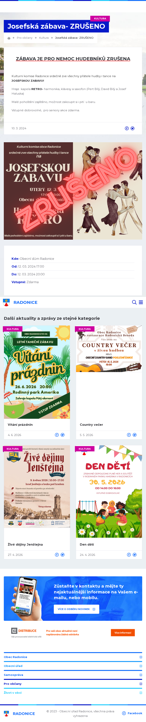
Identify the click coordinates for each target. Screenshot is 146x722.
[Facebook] (127, 128)
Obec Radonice (15, 657)
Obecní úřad (13, 666)
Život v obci (12, 692)
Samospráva (13, 675)
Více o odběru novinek (74, 609)
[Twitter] (132, 128)
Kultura (44, 37)
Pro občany (25, 37)
